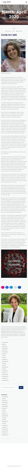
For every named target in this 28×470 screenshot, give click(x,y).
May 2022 (4, 344)
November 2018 (5, 376)
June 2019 (4, 368)
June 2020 (4, 363)
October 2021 (4, 349)
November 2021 (5, 348)
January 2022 (4, 346)
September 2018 (5, 380)
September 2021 (5, 351)
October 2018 (4, 378)
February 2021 (4, 359)
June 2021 (4, 357)
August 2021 (4, 353)
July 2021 (4, 355)
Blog (14, 28)
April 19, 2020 (9, 31)
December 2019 (5, 367)
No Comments (19, 31)
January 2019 (4, 372)
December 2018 (5, 374)
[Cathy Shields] (6, 2)
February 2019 (4, 370)
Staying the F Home (9, 35)
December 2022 (5, 342)
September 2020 (5, 361)
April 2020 (4, 365)
